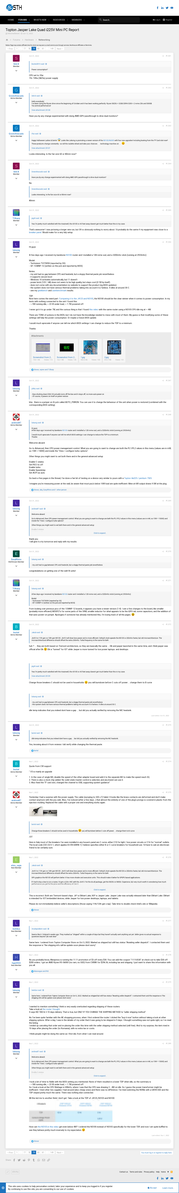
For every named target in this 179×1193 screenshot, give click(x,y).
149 (52, 48)
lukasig (16, 250)
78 (29, 48)
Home (163, 1172)
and (41, 971)
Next (59, 49)
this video (93, 309)
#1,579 (168, 982)
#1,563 (168, 126)
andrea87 (16, 422)
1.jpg (83, 357)
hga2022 (16, 963)
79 (34, 48)
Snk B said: (36, 96)
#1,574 (168, 761)
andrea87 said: (37, 509)
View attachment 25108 (41, 110)
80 (38, 48)
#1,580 (168, 1043)
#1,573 (168, 725)
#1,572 (168, 624)
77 (24, 48)
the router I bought (51, 1009)
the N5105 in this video (48, 1127)
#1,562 (168, 88)
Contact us (123, 1172)
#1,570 (168, 551)
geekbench (43, 290)
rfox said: (35, 134)
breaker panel (35, 232)
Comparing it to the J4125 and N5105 (76, 298)
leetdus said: (37, 990)
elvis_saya (16, 865)
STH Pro (15, 1172)
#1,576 (168, 857)
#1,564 (168, 164)
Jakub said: (36, 632)
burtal (16, 632)
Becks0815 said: (38, 64)
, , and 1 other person (50, 490)
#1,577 (168, 921)
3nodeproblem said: (39, 929)
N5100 (69, 255)
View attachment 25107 (41, 148)
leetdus (16, 929)
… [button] (20, 48)
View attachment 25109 (41, 676)
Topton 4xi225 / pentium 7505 (138, 478)
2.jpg (106, 357)
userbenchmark (59, 290)
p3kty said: (36, 389)
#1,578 (168, 955)
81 (43, 48)
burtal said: (36, 733)
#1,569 (168, 501)
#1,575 (168, 792)
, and (44, 370)
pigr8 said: (36, 218)
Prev (11, 49)
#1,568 (168, 415)
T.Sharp (16, 218)
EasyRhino (16, 559)
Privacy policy (149, 1172)
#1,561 (168, 56)
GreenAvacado (16, 96)
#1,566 (168, 242)
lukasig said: (36, 423)
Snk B (16, 64)
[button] (29, 20)
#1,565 (168, 210)
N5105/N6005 (108, 140)
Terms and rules (136, 1172)
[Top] (168, 1172)
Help (157, 1172)
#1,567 (168, 381)
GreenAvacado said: (39, 172)
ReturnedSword (13, 34)
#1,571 (168, 580)
